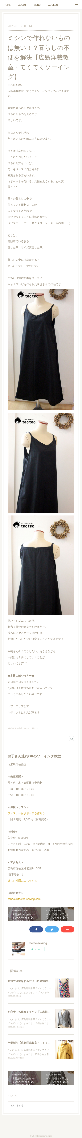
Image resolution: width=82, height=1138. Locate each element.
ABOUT (22, 4)
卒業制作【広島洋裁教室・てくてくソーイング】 (37, 1042)
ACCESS (53, 4)
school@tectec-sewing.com (24, 899)
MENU (37, 4)
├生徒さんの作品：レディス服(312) (23, 728)
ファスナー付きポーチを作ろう (26, 813)
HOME (7, 4)
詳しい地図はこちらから (22, 880)
